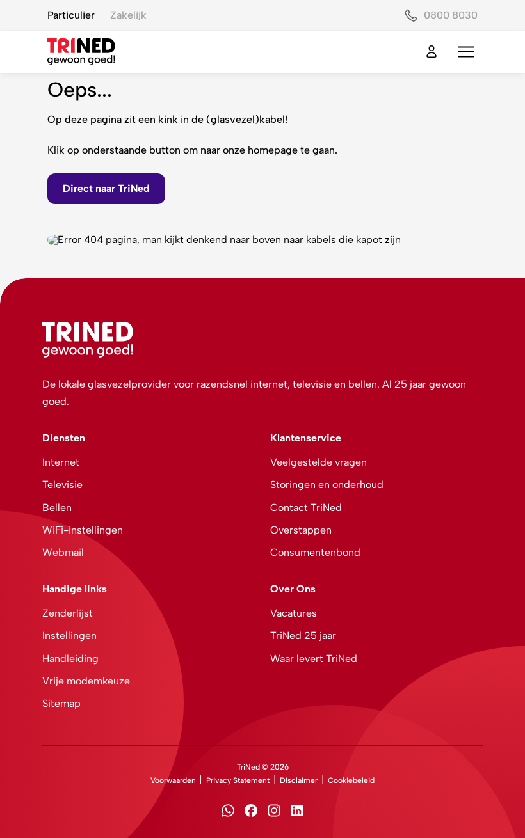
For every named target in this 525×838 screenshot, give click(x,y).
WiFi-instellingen (82, 530)
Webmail (63, 552)
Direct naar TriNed (106, 188)
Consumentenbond (315, 552)
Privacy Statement (238, 780)
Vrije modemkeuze (86, 681)
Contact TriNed (306, 508)
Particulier (71, 15)
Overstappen (301, 530)
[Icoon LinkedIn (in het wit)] (297, 813)
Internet (60, 462)
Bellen (57, 508)
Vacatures (293, 613)
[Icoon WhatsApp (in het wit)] (228, 813)
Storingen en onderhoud (327, 484)
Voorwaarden (173, 780)
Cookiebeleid (351, 780)
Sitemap (61, 703)
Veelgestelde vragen (318, 462)
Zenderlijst (67, 613)
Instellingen (69, 635)
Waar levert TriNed (313, 658)
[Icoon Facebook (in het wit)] (251, 813)
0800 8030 (451, 15)
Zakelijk (128, 15)
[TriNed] (81, 51)
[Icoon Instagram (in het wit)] (274, 813)
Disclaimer (299, 780)
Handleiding (70, 658)
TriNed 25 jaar (303, 635)
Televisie (62, 484)
